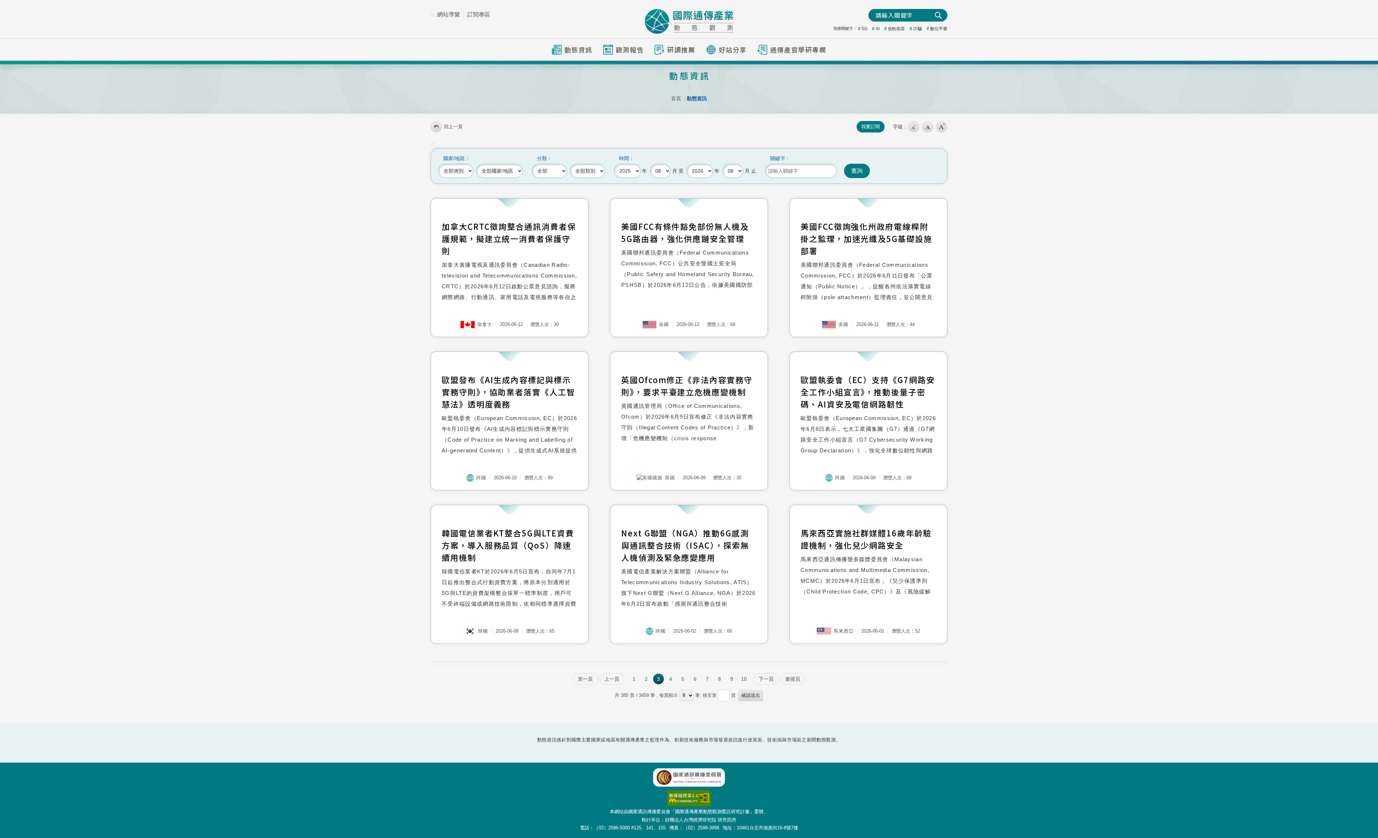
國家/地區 (454, 158)
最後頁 (792, 679)
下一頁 (766, 679)
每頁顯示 (668, 695)
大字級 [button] (941, 126)
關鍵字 (777, 158)
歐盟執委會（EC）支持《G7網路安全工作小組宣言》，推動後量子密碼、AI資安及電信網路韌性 (868, 392)
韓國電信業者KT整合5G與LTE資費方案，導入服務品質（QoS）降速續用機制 (508, 545)
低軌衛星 (896, 28)
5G (864, 28)
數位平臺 (938, 28)
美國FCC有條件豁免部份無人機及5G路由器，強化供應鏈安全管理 (685, 232)
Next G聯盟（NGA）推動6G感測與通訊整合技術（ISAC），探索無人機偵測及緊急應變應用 (685, 545)
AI (878, 28)
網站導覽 (448, 14)
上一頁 (611, 679)
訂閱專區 (478, 14)
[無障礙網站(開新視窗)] (689, 794)
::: (432, 14)
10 (744, 679)
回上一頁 (453, 126)
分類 (542, 158)
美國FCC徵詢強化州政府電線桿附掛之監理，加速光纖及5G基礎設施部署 (866, 238)
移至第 (710, 695)
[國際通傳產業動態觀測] (689, 21)
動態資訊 (697, 98)
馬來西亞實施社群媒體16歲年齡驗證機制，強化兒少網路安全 (866, 539)
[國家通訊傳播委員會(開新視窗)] (689, 777)
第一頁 (585, 679)
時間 (624, 158)
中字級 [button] (927, 126)
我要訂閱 (870, 126)
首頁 (676, 98)
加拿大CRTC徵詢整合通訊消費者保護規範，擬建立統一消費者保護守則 (509, 238)
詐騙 (917, 28)
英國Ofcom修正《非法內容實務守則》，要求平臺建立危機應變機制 (687, 385)
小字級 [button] (913, 126)
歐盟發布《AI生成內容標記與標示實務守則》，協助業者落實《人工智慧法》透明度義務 (508, 392)
